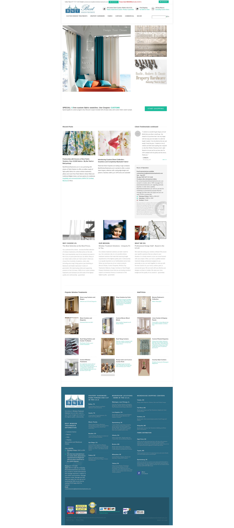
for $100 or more (144, 9)
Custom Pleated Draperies (160, 332)
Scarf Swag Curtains (122, 332)
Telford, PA (115, 456)
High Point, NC (141, 432)
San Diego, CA (92, 435)
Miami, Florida (92, 415)
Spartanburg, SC (142, 452)
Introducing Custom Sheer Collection (111, 157)
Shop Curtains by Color (123, 290)
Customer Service (71, 425)
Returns (68, 427)
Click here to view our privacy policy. (150, 206)
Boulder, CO (92, 426)
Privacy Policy (80, 513)
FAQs (67, 430)
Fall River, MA (141, 400)
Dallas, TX (91, 397)
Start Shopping (156, 106)
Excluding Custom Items (162, 9)
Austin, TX (91, 406)
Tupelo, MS (140, 443)
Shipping (68, 433)
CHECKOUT (114, 1)
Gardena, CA (141, 409)
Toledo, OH (140, 393)
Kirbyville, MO (141, 418)
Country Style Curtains (159, 352)
